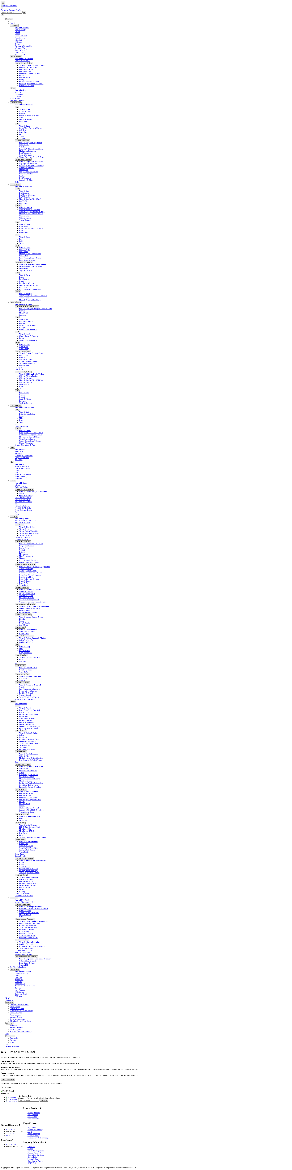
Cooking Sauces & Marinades (25, 604)
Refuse (21, 917)
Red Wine (18, 454)
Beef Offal (23, 201)
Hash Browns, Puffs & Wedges (30, 760)
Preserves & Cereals (22, 683)
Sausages (22, 315)
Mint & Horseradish (26, 556)
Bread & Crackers (21, 655)
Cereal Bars (23, 625)
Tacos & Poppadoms (22, 537)
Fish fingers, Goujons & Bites (30, 800)
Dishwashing (24, 931)
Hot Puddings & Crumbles (28, 775)
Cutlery (17, 976)
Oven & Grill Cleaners (27, 936)
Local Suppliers (15, 1030)
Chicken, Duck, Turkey (23, 372)
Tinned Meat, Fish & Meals (29, 533)
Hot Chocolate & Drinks (23, 502)
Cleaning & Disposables (23, 46)
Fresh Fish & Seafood (22, 61)
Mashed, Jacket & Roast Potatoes (31, 758)
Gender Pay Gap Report (36, 1155)
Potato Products (21, 752)
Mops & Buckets (25, 915)
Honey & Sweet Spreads (28, 691)
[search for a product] (24, 12)
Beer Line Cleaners (26, 934)
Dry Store (14, 516)
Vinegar (22, 680)
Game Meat (23, 347)
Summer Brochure (16, 1017)
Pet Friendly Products (18, 967)
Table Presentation (21, 973)
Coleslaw (22, 130)
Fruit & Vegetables (22, 814)
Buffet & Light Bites (22, 50)
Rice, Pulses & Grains (22, 523)
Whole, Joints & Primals (28, 330)
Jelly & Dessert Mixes (27, 594)
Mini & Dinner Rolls (26, 724)
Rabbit (21, 241)
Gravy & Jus (23, 672)
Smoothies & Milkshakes (24, 896)
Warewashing (19, 980)
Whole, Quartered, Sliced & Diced (31, 157)
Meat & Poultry (20, 30)
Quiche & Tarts (24, 867)
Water (17, 514)
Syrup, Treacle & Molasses (29, 697)
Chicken (18, 205)
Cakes (21, 735)
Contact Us (10, 1036)
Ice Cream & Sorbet (26, 777)
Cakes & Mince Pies (26, 640)
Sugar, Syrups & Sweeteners (25, 699)
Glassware (18, 982)
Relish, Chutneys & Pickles (29, 562)
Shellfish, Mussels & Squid (29, 82)
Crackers (22, 661)
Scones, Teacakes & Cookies (29, 743)
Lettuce (22, 134)
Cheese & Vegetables (26, 879)
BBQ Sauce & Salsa (26, 546)
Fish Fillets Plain (25, 71)
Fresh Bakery (15, 98)
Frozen (13, 701)
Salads (21, 136)
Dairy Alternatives (21, 426)
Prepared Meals (24, 77)
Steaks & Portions (25, 403)
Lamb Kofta (23, 252)
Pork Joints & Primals (27, 283)
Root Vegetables (25, 153)
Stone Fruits (23, 122)
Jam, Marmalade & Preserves (29, 689)
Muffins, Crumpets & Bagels (29, 727)
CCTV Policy (32, 1163)
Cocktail (22, 550)
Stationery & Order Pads (23, 954)
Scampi (22, 80)
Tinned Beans (24, 529)
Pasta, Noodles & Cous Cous (25, 521)
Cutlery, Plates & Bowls (27, 961)
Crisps (21, 621)
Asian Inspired (15, 1015)
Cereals (22, 687)
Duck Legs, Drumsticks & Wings (31, 228)
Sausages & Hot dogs (27, 363)
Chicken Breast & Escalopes (29, 210)
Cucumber (23, 132)
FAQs (12, 1042)
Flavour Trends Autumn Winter (21, 1011)
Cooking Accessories (26, 944)
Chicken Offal (24, 216)
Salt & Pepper (24, 585)
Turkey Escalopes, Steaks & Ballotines (33, 296)
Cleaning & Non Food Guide (20, 1021)
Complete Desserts (26, 592)
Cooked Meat (19, 370)
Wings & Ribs (24, 365)
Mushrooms (23, 170)
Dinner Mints (24, 634)
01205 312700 (11, 1144)
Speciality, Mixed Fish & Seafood (31, 84)
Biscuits (22, 619)
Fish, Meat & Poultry (26, 881)
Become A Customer (34, 1130)
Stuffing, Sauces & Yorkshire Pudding (33, 837)
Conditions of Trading (35, 1161)
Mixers (17, 485)
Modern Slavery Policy (35, 1153)
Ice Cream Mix (24, 651)
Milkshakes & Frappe (22, 506)
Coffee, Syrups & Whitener (24, 489)
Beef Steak (23, 203)
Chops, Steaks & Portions (28, 336)
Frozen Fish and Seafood (24, 63)
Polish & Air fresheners (27, 925)
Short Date (18, 92)
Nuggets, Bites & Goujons (28, 361)
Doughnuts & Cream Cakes (29, 739)
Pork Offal (23, 287)
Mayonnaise (23, 554)
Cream (21, 416)
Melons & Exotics (25, 119)
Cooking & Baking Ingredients (25, 564)
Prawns (22, 75)
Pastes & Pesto (24, 610)
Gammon (22, 281)
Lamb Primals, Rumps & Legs (30, 258)
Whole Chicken (24, 220)
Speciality (18, 479)
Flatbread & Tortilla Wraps (28, 714)
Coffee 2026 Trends (17, 1009)
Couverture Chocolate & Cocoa (30, 573)
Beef (17, 189)
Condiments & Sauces (23, 541)
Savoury (22, 892)
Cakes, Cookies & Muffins (24, 636)
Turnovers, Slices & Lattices (29, 873)
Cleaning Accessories (23, 904)
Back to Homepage (8, 1079)
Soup (16, 663)
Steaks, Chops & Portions (28, 325)
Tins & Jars (19, 525)
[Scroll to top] (2, 8)
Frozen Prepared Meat (23, 351)
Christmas (14, 25)
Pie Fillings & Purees (26, 598)
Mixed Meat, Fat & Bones (24, 262)
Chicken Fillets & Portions (28, 376)
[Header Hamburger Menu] (3, 3)
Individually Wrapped (27, 749)
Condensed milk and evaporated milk (32, 602)
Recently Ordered (33, 1113)
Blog (7, 1034)
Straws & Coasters (26, 948)
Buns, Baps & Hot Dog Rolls (29, 710)
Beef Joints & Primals (27, 195)
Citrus (21, 117)
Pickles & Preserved (22, 539)
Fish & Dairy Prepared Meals (29, 827)
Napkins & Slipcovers (22, 952)
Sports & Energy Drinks (23, 510)
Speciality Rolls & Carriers (28, 729)
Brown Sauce (24, 548)
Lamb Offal (23, 256)
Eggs (16, 424)
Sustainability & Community (37, 1138)
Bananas (22, 113)
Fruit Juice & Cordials (22, 500)
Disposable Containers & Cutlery (26, 957)
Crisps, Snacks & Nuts (23, 615)
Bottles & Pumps (25, 911)
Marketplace (15, 969)
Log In (18, 10)
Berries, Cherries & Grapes (29, 115)
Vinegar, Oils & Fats (22, 674)
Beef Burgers (24, 193)
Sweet (21, 889)
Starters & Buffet (21, 875)
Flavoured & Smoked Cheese (29, 437)
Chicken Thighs (25, 218)
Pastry (21, 420)
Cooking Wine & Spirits (27, 571)
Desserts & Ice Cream (23, 764)
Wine (12, 447)
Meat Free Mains (25, 829)
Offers (13, 88)
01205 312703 (11, 1129)
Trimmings (18, 40)
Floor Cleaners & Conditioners (30, 923)
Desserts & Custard (22, 587)
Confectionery (20, 627)
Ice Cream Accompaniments (29, 600)
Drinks (17, 44)
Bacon (21, 277)
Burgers (22, 311)
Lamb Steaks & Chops (27, 260)
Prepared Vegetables (22, 140)
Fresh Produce (20, 38)
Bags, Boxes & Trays (27, 963)
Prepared (22, 323)
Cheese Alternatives (26, 443)
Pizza (21, 835)
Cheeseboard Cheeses (27, 439)
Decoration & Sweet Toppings (30, 575)
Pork (17, 273)
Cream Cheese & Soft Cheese (30, 441)
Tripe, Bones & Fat (26, 270)
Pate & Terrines (24, 887)
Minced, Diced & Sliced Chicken (31, 214)
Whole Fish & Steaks (26, 86)
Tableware (18, 42)
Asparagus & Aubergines (28, 164)
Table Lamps (19, 992)
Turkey (18, 291)
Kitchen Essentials (22, 940)
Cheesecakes (23, 769)
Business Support (16, 1027)
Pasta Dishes (23, 833)
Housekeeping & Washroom (25, 919)
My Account (31, 1128)
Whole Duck (23, 233)
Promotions (19, 94)
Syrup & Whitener (25, 496)
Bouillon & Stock (25, 670)
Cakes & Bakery (21, 731)
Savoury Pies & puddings (28, 871)
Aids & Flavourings (26, 569)
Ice (16, 504)
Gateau (21, 773)
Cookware (18, 978)
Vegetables (23, 820)
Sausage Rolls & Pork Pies (28, 869)
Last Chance (19, 96)
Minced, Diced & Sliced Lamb (30, 254)
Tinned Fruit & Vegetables (28, 531)
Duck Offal (23, 230)
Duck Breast (23, 226)
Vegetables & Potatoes (23, 159)
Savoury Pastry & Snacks (24, 858)
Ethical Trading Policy (35, 1151)
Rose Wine (18, 460)
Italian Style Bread (26, 720)
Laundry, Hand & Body (23, 950)
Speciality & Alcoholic (23, 508)
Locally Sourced (33, 1136)
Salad (17, 124)
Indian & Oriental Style (27, 883)
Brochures (9, 1002)
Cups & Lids (23, 965)
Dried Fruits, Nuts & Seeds (29, 579)
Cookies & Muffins (26, 642)
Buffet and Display (21, 994)
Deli (12, 462)
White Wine (19, 452)
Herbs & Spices (24, 581)
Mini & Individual (25, 781)
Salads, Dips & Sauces (23, 474)
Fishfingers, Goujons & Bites (29, 73)
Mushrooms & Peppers (27, 151)
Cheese (17, 32)
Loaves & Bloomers (26, 722)
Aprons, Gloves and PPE (24, 902)
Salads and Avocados (22, 894)
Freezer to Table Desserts (28, 771)
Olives (17, 470)
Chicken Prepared (25, 378)
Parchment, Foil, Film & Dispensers (32, 946)
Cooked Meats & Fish (22, 468)
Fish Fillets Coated (26, 69)
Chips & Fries (24, 145)
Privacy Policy (32, 1159)
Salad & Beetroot (25, 155)
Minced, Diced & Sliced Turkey (30, 300)
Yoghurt (22, 422)
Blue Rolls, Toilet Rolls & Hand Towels (33, 909)
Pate (16, 472)
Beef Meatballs (24, 197)
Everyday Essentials (17, 100)
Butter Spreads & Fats (27, 414)
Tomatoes (22, 138)
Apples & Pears (24, 111)
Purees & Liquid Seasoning (29, 612)
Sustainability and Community (21, 1032)
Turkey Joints (24, 298)
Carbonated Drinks (21, 487)
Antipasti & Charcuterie (23, 466)
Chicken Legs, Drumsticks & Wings (32, 212)
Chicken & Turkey (26, 359)
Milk (21, 418)
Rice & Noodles (20, 856)
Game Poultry (24, 349)
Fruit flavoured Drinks (23, 498)
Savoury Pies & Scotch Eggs (25, 445)
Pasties (21, 862)
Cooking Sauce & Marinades (29, 608)
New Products (20, 990)
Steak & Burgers (16, 1013)
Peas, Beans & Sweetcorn (28, 172)
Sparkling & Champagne (24, 456)
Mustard (22, 558)
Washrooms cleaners (26, 929)
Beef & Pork (23, 355)
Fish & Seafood (20, 52)
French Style (23, 716)
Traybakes (23, 747)
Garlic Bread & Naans (27, 718)
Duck (17, 222)
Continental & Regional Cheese (30, 435)
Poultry (21, 239)
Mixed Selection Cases (27, 885)
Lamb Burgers (24, 250)
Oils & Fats (23, 678)
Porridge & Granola (26, 693)
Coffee (21, 494)
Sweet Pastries (24, 745)
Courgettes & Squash (26, 168)
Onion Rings (19, 854)
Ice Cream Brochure (17, 1019)
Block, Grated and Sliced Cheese (31, 433)
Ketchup (22, 552)
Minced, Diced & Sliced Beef (29, 199)
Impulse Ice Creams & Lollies (30, 787)
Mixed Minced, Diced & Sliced (30, 266)
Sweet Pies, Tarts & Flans (28, 785)
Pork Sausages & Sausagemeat (30, 289)
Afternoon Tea (20, 48)
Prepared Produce (33, 1119)
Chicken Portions (25, 382)
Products (9, 19)
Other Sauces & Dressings (28, 560)
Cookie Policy (32, 1157)
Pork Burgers (24, 279)
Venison (22, 243)
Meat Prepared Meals (26, 831)
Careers (13, 1040)
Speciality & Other (26, 180)
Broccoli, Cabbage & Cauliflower (31, 149)
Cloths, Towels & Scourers (29, 913)
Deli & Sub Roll (25, 712)
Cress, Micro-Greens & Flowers (30, 128)
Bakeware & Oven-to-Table (25, 986)
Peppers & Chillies (26, 174)
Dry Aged (18, 367)
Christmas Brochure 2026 (19, 1005)
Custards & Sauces (26, 596)
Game (18, 235)
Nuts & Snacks (24, 623)
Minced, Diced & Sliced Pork (29, 285)
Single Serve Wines (22, 458)
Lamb (17, 245)
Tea (16, 512)
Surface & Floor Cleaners (28, 938)
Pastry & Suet (24, 583)
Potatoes (22, 176)
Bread (21, 659)
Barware (18, 988)
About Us (9, 1023)
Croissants (23, 737)
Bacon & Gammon (26, 321)
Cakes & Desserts (21, 36)
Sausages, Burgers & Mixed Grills (27, 306)
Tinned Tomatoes (25, 535)
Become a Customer (8, 10)
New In (13, 23)
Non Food (14, 898)
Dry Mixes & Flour (26, 577)
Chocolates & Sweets (27, 632)
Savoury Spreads (25, 695)
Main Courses (20, 54)
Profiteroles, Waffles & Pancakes (31, 783)
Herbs (17, 182)
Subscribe (44, 1100)
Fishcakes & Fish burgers (28, 67)
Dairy (17, 410)
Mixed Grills (23, 268)
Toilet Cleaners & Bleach (28, 927)
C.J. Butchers (15, 184)
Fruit (17, 107)
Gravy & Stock (20, 665)
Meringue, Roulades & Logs (29, 779)
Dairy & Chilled (16, 405)
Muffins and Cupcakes (27, 741)
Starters (17, 34)
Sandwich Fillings (21, 476)
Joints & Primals (25, 399)
